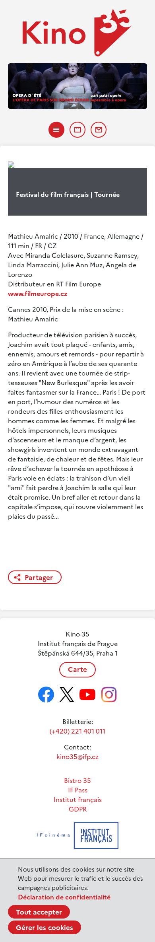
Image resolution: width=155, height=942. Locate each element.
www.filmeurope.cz (38, 293)
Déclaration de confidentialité (64, 897)
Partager (39, 577)
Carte (77, 669)
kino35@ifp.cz (77, 756)
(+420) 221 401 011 (77, 731)
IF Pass (77, 790)
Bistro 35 (77, 780)
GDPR (78, 809)
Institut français (78, 799)
